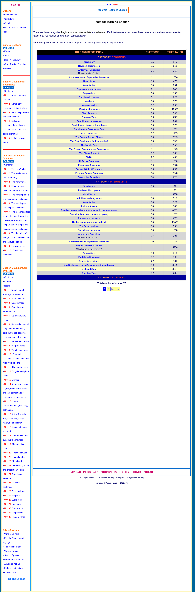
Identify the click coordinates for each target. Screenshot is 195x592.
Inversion (12, 504)
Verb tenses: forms (16, 341)
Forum (7, 51)
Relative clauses (15, 452)
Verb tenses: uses (16, 350)
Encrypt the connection (15, 27)
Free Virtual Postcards (14, 559)
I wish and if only (89, 269)
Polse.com (124, 472)
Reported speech (16, 491)
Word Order (89, 85)
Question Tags (89, 117)
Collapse (8, 48)
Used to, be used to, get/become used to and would (89, 265)
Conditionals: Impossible (89, 121)
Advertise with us (12, 564)
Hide (6, 32)
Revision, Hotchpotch (89, 66)
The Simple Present (89, 153)
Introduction (9, 281)
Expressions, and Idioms (89, 89)
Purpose (12, 495)
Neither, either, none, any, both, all (89, 222)
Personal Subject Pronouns (89, 173)
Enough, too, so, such (89, 218)
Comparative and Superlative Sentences (89, 77)
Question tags (14, 303)
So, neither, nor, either (89, 230)
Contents (8, 91)
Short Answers (89, 113)
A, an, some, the (89, 133)
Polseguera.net (90, 472)
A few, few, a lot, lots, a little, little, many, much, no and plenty (15, 418)
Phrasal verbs (14, 517)
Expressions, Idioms (89, 261)
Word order (13, 500)
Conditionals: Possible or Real (89, 129)
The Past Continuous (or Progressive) (89, 141)
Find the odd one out (89, 97)
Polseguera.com (108, 472)
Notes (7, 286)
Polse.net (148, 472)
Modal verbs (14, 461)
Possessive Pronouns (89, 165)
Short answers (14, 298)
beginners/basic (69, 32)
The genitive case (16, 367)
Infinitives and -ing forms (89, 198)
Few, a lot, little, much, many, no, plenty (89, 214)
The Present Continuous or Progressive (89, 149)
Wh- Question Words (89, 109)
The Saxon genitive (89, 226)
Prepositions (14, 512)
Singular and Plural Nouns (89, 246)
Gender (11, 380)
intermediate (85, 32)
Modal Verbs (89, 194)
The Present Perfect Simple (89, 137)
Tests (6, 55)
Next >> (115, 289)
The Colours (89, 81)
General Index (10, 14)
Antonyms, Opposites (89, 70)
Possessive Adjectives (89, 177)
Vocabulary (89, 62)
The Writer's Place (12, 546)
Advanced (118, 277)
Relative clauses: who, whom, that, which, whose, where (89, 210)
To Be (89, 157)
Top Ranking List (16, 579)
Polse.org (136, 472)
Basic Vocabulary (12, 60)
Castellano (9, 19)
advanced (101, 32)
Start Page (16, 5)
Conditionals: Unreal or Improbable (89, 125)
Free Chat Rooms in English (112, 10)
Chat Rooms (10, 572)
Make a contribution (13, 568)
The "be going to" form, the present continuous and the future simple (16, 237)
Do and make (14, 457)
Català (7, 23)
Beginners (119, 57)
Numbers (89, 101)
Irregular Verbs (89, 105)
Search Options (11, 555)
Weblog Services (12, 551)
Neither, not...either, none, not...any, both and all (15, 405)
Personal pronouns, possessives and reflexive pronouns (16, 358)
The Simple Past (89, 145)
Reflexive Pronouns (89, 161)
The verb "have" (15, 182)
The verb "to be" (15, 169)
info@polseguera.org (135, 478)
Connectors (13, 508)
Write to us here (11, 534)
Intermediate (118, 181)
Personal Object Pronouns (89, 169)
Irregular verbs (14, 246)
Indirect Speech (89, 206)
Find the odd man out (89, 257)
